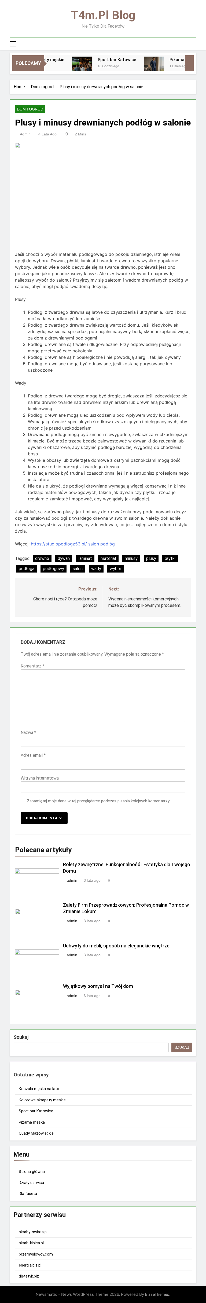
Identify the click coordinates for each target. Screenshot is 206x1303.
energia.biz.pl (30, 1265)
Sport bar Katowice (108, 59)
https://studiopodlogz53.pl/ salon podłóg (73, 544)
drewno (42, 558)
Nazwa (28, 732)
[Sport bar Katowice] (74, 67)
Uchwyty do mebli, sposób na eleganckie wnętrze (116, 945)
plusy (151, 558)
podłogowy (53, 568)
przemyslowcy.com (36, 1254)
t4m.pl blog (103, 15)
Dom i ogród (30, 109)
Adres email (33, 755)
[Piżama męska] (145, 67)
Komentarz (32, 666)
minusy (131, 558)
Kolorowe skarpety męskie (42, 1100)
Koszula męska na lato (39, 1088)
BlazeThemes (157, 1294)
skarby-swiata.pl (33, 1232)
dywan (64, 558)
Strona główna (32, 1171)
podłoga (26, 568)
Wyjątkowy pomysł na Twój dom (98, 986)
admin (25, 134)
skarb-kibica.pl (31, 1243)
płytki (170, 558)
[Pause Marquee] (189, 63)
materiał (108, 558)
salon (78, 568)
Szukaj (21, 1037)
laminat (85, 558)
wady (96, 568)
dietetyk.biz (29, 1276)
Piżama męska (175, 59)
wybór (115, 568)
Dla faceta (28, 1193)
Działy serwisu (31, 1182)
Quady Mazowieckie (36, 1133)
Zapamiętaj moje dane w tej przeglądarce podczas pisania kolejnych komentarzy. (98, 801)
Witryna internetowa (40, 778)
